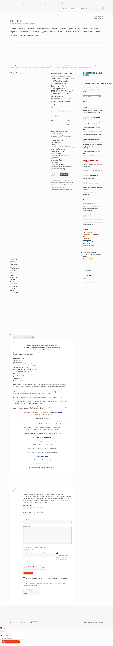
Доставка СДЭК (59, 3)
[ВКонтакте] (83, 73)
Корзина (85, 3)
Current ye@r (27, 591)
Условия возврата (73, 3)
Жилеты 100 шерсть (73, 32)
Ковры (98, 32)
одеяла (53, 412)
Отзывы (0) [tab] (30, 337)
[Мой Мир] (88, 73)
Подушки (63, 28)
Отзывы (14, 35)
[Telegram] (88, 75)
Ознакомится (86, 284)
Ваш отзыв (27, 526)
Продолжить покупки (10, 642)
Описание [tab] (19, 337)
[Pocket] (99, 73)
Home (11, 66)
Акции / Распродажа (18, 28)
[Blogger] (92, 73)
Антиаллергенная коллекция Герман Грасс (61, 189)
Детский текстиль (48, 32)
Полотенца (36, 32)
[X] (90, 73)
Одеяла (54, 28)
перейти (93, 252)
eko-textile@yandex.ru (92, 242)
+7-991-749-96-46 (98, 19)
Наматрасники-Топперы (57, 187)
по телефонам (36, 433)
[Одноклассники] (86, 73)
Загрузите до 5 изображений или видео (36, 547)
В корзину (64, 174)
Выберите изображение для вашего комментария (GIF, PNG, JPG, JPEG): (44, 583)
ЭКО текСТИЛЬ (16, 21)
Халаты (60, 32)
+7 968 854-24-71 (87, 240)
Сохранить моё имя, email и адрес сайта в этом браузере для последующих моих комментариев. (46, 558)
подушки (59, 412)
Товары (17, 66)
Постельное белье (43, 28)
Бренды (31, 28)
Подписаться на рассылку (29, 35)
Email (42, 553)
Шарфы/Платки (88, 32)
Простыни (14, 32)
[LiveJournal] (96, 73)
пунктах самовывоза (45, 437)
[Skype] (86, 75)
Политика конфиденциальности (22, 3)
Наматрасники (74, 28)
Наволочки (25, 32)
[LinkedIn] (94, 73)
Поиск (99, 96)
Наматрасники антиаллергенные (59, 186)
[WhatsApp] (83, 75)
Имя (25, 553)
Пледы (84, 28)
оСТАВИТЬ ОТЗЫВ (28, 520)
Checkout (85, 8)
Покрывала (94, 28)
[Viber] (101, 73)
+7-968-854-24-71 (98, 17)
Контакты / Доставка (43, 3)
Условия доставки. (42, 456)
